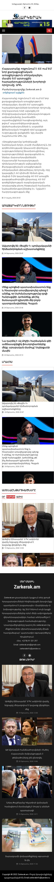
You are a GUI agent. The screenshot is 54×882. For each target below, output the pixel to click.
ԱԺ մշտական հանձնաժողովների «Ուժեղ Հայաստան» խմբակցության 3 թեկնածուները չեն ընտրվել (27, 754)
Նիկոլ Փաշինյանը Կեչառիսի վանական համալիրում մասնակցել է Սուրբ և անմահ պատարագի (27, 806)
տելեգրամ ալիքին (13, 92)
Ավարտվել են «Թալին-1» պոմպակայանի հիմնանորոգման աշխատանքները (20, 406)
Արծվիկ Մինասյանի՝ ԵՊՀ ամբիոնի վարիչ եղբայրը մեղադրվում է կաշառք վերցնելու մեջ (20, 542)
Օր (3, 497)
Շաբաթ (11, 497)
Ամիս (19, 497)
